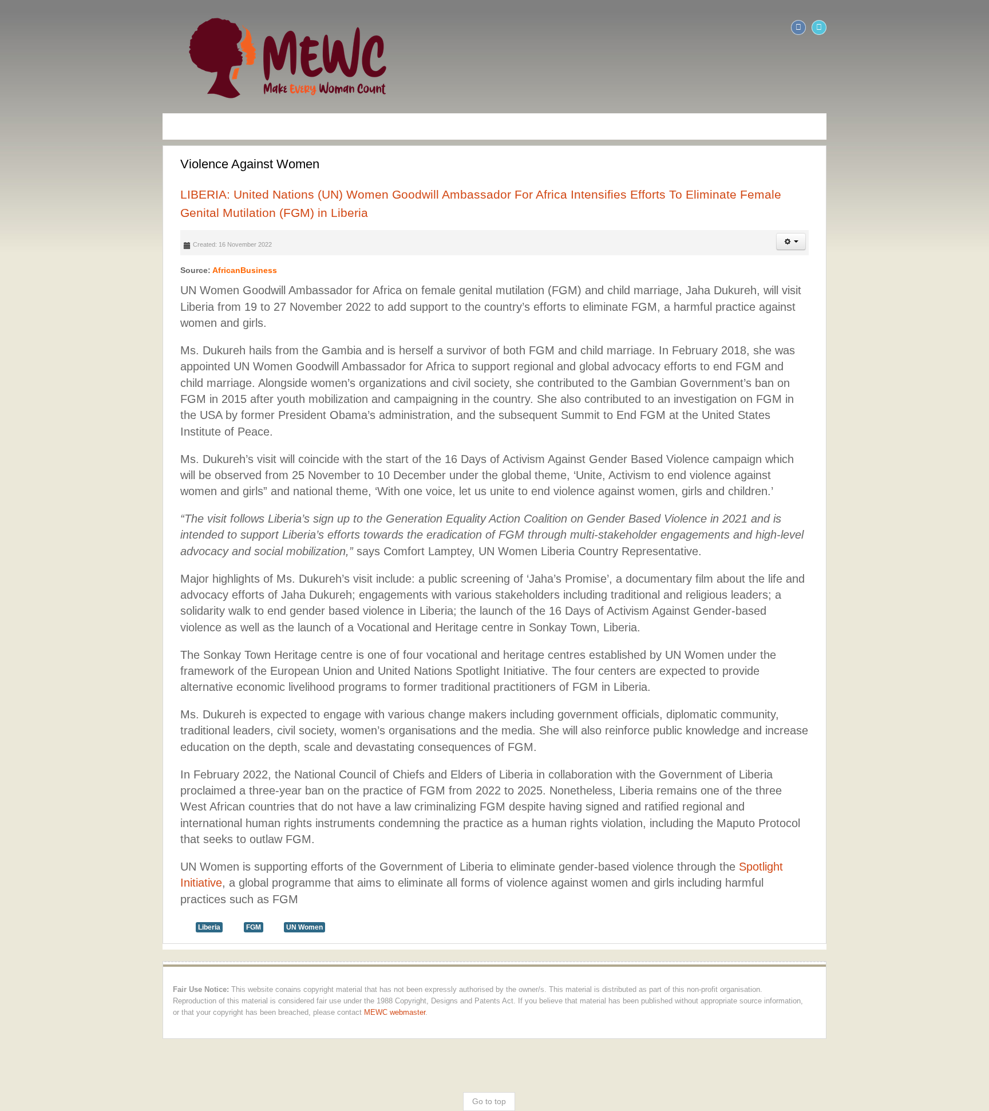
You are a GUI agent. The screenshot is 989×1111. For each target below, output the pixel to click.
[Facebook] (958, 27)
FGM (93, 730)
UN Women (144, 730)
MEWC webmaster (515, 805)
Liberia (49, 730)
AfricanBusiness (85, 252)
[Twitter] (978, 27)
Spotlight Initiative (623, 686)
